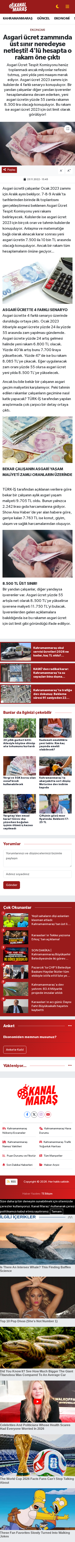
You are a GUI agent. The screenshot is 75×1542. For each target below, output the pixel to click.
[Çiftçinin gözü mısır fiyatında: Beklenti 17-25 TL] (55, 803)
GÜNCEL (43, 18)
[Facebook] (27, 1114)
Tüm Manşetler (53, 1155)
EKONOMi (37, 30)
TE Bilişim (46, 1193)
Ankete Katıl (15, 1049)
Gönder (11, 885)
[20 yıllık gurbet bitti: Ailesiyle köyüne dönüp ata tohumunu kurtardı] (19, 728)
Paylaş (11, 169)
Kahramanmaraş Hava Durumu (55, 1130)
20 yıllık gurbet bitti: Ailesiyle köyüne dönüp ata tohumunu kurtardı (19, 743)
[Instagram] (41, 1114)
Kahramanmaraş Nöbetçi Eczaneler (14, 1130)
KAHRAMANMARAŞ (17, 18)
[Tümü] (70, 1026)
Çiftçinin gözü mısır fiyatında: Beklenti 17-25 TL (54, 819)
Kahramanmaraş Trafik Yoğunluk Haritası (55, 1144)
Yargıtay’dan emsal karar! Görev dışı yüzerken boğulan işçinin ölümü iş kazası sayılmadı (18, 822)
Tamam (56, 1211)
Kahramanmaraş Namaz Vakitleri (15, 1144)
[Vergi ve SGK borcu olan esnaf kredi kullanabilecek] (19, 765)
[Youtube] (48, 1114)
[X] (34, 1114)
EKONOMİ (62, 18)
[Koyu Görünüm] (57, 7)
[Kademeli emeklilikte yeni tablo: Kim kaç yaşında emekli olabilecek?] (55, 728)
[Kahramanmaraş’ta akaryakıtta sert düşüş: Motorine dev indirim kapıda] (55, 765)
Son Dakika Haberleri (19, 1164)
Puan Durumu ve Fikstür (21, 1155)
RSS (13, 1181)
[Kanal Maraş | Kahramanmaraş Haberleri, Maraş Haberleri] (17, 6)
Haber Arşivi (51, 1164)
